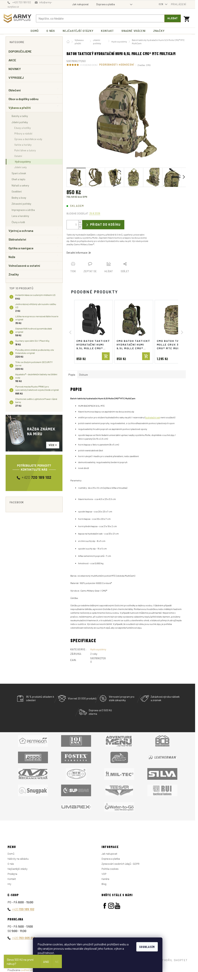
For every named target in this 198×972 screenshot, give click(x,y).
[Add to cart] (106, 356)
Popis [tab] (71, 374)
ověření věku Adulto (32, 970)
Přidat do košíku (105, 224)
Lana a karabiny (20, 215)
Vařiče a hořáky (23, 144)
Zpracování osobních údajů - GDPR (120, 863)
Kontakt (12, 879)
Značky (14, 274)
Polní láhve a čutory (25, 150)
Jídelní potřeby (20, 122)
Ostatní (18, 156)
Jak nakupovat (80, 4)
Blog (104, 884)
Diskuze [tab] (83, 374)
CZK (161, 4)
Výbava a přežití (20, 107)
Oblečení (15, 90)
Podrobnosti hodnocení (116, 64)
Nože (12, 257)
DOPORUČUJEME (20, 51)
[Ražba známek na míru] (34, 433)
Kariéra (105, 879)
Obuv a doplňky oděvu (24, 99)
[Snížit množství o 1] (80, 227)
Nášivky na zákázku (18, 858)
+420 (23, 909)
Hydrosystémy (23, 161)
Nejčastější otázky (17, 868)
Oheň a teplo (18, 179)
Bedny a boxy (19, 197)
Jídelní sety (20, 167)
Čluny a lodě (18, 222)
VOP (104, 873)
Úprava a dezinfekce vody (28, 139)
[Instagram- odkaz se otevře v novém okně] (111, 905)
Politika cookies (110, 868)
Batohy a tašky (20, 116)
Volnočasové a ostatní (24, 265)
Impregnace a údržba (23, 209)
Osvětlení (17, 191)
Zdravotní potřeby (21, 203)
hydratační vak (152, 417)
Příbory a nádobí (23, 133)
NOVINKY (15, 69)
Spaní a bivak (19, 173)
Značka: (144, 65)
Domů (11, 853)
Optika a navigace (21, 248)
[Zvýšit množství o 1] (80, 222)
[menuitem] (35, 31)
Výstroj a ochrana (21, 230)
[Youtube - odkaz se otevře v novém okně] (117, 905)
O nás (11, 863)
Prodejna (12, 873)
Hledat (172, 18)
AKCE (12, 60)
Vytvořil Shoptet (173, 960)
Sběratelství (17, 239)
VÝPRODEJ (16, 77)
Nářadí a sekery (20, 185)
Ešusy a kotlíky (22, 127)
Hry (9, 884)
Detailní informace (77, 252)
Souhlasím (147, 947)
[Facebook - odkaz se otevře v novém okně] (105, 905)
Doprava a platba (105, 4)
